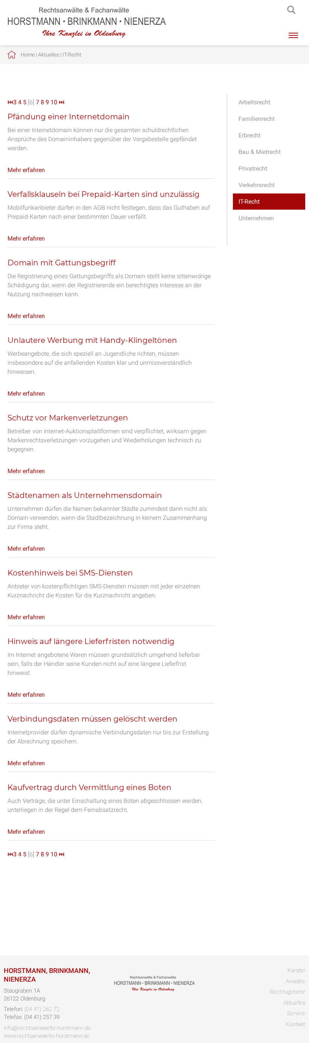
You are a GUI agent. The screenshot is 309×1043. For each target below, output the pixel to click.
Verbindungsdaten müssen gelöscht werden (92, 718)
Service (296, 1013)
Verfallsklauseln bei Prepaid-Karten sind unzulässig (104, 194)
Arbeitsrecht (254, 102)
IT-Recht (72, 55)
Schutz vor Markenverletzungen (68, 417)
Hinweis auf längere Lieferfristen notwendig (91, 641)
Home (28, 55)
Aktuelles (48, 55)
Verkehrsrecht (257, 185)
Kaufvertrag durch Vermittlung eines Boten (89, 787)
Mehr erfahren (26, 170)
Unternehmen (256, 218)
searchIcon (291, 10)
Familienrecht (257, 118)
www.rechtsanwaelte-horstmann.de (47, 1035)
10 (53, 102)
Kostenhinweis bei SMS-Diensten (70, 572)
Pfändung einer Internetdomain (69, 116)
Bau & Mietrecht (260, 151)
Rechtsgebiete (287, 991)
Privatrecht (253, 168)
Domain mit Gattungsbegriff (62, 262)
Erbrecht (249, 135)
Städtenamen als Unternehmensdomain (85, 495)
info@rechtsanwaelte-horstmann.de (47, 1028)
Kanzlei (296, 970)
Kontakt (295, 1024)
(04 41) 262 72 (42, 1009)
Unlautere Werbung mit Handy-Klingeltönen (92, 340)
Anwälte (295, 981)
